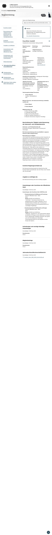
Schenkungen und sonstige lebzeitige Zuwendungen (8, 57)
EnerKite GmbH (7, 27)
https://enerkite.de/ (41, 64)
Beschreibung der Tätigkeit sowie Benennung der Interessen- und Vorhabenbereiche (8, 34)
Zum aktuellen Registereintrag (32, 35)
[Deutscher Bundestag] (5, 6)
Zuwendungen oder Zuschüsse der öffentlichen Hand (8, 50)
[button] (49, 6)
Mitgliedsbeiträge (8, 61)
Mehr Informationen (8, 83)
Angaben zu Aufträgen (9, 45)
